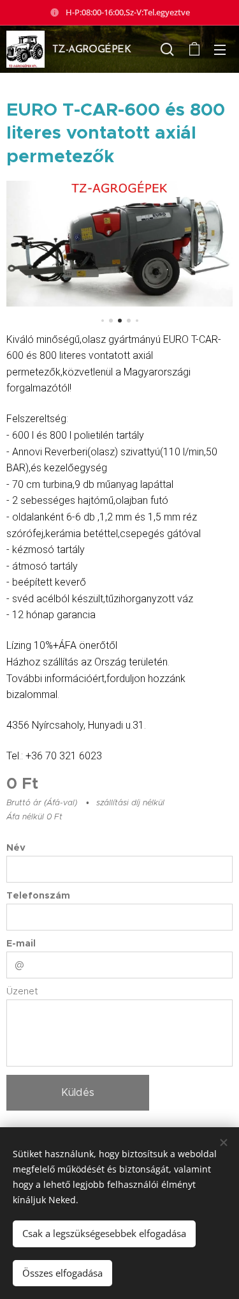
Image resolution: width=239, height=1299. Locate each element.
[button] (167, 49)
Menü (220, 49)
